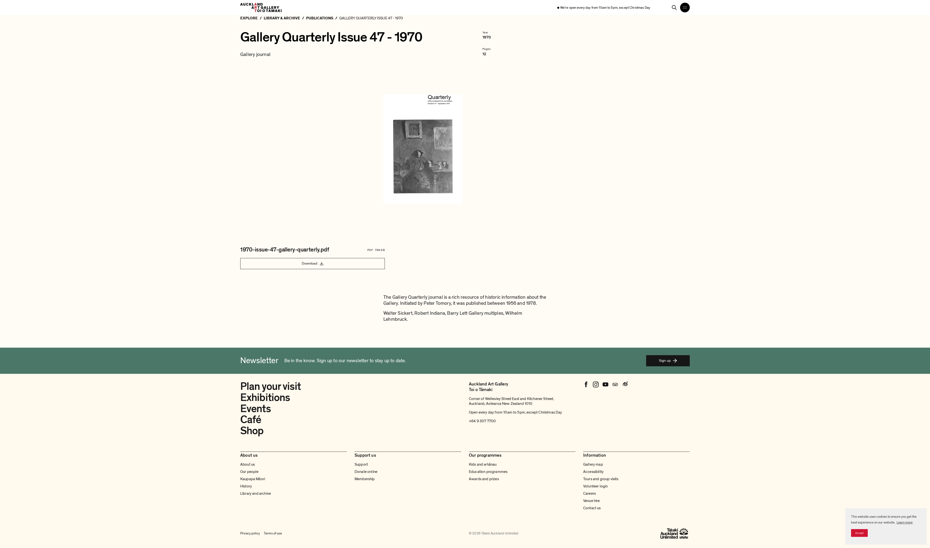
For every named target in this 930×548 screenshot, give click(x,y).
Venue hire (591, 500)
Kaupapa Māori (252, 479)
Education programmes (488, 471)
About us (247, 464)
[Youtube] (605, 384)
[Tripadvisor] (615, 384)
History (246, 486)
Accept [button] (859, 533)
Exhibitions (265, 398)
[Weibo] (625, 384)
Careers (589, 493)
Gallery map (593, 464)
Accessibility (593, 471)
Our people (249, 471)
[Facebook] (586, 384)
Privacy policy (250, 533)
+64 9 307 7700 (482, 421)
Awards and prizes (484, 479)
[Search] (674, 7)
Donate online (366, 471)
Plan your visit (270, 386)
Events (255, 409)
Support (361, 464)
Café (250, 420)
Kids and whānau (482, 464)
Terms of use (273, 533)
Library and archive (255, 493)
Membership (365, 479)
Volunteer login (595, 486)
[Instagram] (596, 384)
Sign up (665, 360)
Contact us (592, 508)
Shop (252, 431)
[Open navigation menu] (685, 7)
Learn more (905, 522)
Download (309, 263)
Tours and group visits (601, 479)
